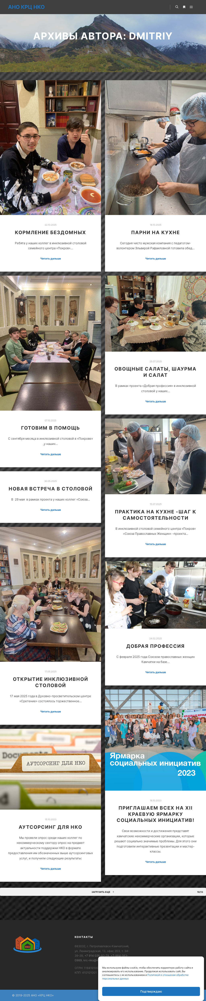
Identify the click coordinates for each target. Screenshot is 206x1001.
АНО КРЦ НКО (26, 7)
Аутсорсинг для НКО (50, 827)
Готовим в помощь (50, 428)
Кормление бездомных (50, 232)
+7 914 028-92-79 (96, 955)
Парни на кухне (155, 232)
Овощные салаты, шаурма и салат (155, 372)
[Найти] (176, 7)
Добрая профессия (155, 646)
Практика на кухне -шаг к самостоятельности (155, 515)
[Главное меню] (191, 7)
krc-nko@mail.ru (94, 960)
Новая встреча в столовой (51, 489)
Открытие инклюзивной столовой (50, 682)
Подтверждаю (151, 991)
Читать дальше (50, 258)
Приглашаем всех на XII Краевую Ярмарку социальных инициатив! (156, 814)
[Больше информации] (184, 7)
